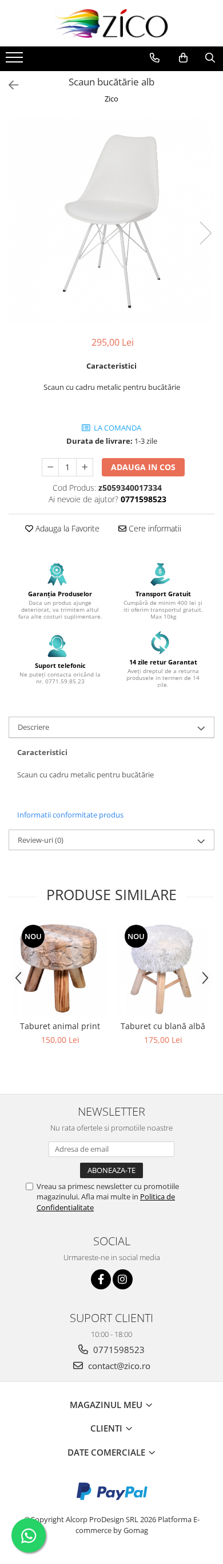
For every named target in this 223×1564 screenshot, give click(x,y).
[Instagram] (123, 1279)
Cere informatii (153, 528)
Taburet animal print (60, 1025)
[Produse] (16, 60)
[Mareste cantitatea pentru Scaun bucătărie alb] (84, 467)
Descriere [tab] (33, 727)
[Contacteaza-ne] (155, 57)
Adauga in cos (143, 467)
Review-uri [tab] (40, 840)
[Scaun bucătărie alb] (111, 221)
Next (205, 233)
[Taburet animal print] (60, 969)
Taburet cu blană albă (163, 1025)
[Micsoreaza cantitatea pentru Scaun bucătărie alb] (50, 467)
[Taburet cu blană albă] (163, 969)
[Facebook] (101, 1279)
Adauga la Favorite (66, 528)
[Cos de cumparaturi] (183, 57)
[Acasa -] (111, 23)
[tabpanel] (111, 221)
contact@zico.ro (118, 1365)
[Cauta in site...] (210, 57)
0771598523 (118, 1349)
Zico (111, 98)
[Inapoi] (8, 85)
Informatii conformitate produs (70, 815)
